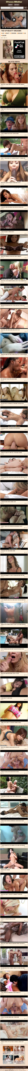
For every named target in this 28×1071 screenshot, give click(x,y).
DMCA (24, 1067)
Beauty (7, 33)
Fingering (13, 33)
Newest (10, 4)
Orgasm (4, 35)
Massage (20, 33)
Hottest (17, 4)
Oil (25, 33)
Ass (3, 33)
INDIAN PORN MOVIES (9, 1070)
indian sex (11, 1069)
